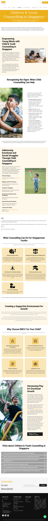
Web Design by (39, 519)
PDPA (26, 500)
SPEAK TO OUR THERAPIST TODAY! (33, 434)
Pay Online (27, 498)
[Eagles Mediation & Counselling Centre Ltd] (3, 2)
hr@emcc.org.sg (6, 506)
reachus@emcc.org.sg (7, 503)
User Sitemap (27, 501)
